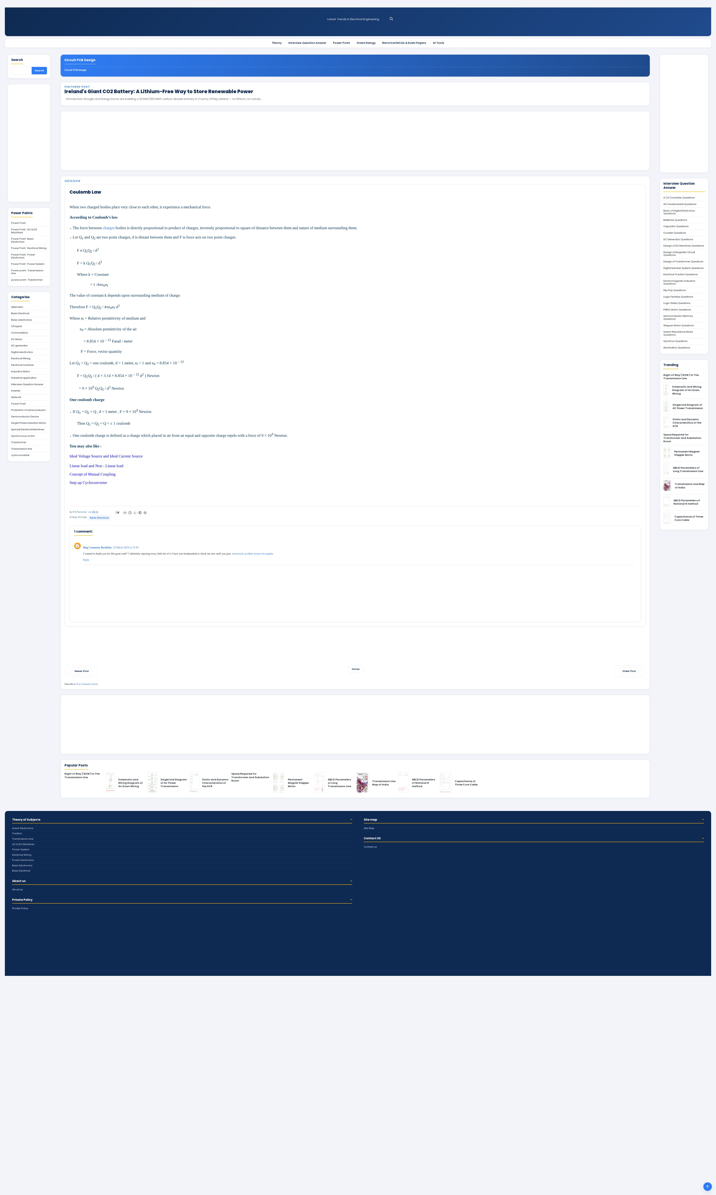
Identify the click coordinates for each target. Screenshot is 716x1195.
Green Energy (366, 43)
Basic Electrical (99, 517)
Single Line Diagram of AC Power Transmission (174, 783)
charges (109, 228)
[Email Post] (117, 512)
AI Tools (438, 43)
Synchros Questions (675, 341)
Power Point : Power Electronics (23, 256)
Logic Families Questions (678, 296)
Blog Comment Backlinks (97, 547)
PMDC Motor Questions (677, 309)
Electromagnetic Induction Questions (679, 282)
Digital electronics (22, 352)
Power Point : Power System (28, 264)
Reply (86, 559)
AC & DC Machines (23, 844)
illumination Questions (676, 347)
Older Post (629, 671)
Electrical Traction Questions (680, 274)
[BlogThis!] (130, 512)
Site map (370, 820)
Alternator (17, 307)
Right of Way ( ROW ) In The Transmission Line (82, 775)
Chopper (16, 326)
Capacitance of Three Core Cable (466, 782)
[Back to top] (707, 1186)
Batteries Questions (675, 220)
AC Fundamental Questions (679, 204)
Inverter (16, 390)
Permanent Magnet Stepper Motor (298, 783)
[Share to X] (135, 512)
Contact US (372, 838)
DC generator (19, 345)
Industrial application (24, 377)
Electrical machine (22, 365)
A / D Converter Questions (679, 197)
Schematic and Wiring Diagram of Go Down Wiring (130, 783)
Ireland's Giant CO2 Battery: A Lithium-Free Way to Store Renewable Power (159, 91)
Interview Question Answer (307, 43)
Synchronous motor (23, 436)
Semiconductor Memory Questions (678, 317)
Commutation (19, 332)
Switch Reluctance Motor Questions (678, 333)
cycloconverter (20, 455)
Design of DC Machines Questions (683, 245)
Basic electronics (21, 319)
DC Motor (16, 339)
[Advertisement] (355, 141)
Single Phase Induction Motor (28, 423)
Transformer (18, 442)
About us (19, 881)
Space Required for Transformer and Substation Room (250, 777)
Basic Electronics (22, 865)
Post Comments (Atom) (87, 684)
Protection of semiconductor (28, 410)
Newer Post (82, 671)
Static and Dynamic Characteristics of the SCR (215, 783)
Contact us (370, 847)
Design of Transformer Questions (683, 261)
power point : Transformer (27, 279)
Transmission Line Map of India (383, 782)
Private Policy (22, 900)
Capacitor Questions (676, 226)
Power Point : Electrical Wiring (28, 248)
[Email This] (125, 512)
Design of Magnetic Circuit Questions (679, 254)
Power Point (341, 43)
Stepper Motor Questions (678, 325)
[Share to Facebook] (140, 512)
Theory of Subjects (26, 820)
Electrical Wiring (20, 358)
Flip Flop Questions (674, 290)
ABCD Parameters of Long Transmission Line (688, 469)
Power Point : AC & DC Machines (24, 231)
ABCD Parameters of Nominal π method (423, 783)
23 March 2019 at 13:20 (125, 547)
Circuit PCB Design (75, 70)
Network (16, 397)
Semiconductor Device (25, 416)
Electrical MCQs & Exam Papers (404, 43)
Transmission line (21, 448)
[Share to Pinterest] (145, 512)
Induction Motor (20, 371)
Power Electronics (23, 860)
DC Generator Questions (678, 239)
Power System (20, 849)
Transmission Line (22, 839)
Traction (17, 833)
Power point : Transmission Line (27, 272)
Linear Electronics (22, 828)
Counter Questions (674, 232)
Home (355, 669)
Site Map (369, 828)
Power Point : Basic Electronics (22, 240)
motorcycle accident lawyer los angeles (252, 553)
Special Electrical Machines (27, 429)
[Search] (391, 18)
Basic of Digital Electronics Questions (679, 212)
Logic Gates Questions (676, 303)
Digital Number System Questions (683, 268)
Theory (277, 43)
